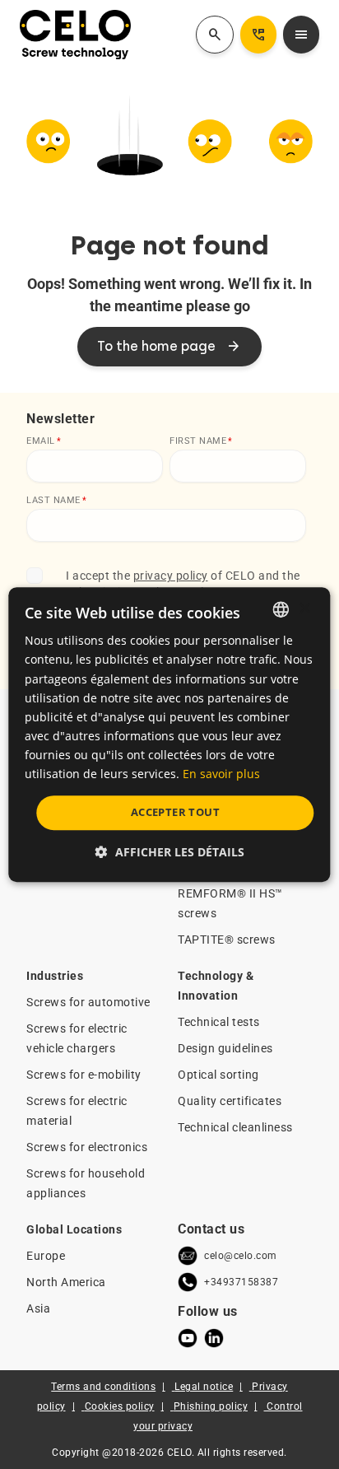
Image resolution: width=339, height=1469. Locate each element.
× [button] (304, 609)
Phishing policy (211, 1406)
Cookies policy (120, 1406)
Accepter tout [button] (175, 811)
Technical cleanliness (235, 1127)
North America (66, 1282)
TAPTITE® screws (227, 939)
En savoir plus (221, 773)
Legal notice (203, 1386)
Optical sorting (218, 1074)
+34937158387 (241, 1282)
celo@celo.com (240, 1255)
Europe (45, 1255)
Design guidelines (225, 1048)
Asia (38, 1308)
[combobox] (281, 609)
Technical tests (219, 1021)
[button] (169, 851)
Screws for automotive (88, 1002)
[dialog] (169, 734)
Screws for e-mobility (84, 1074)
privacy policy (170, 575)
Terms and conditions (103, 1386)
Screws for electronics (86, 1147)
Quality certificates (229, 1101)
